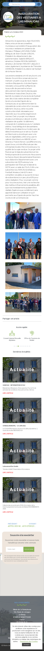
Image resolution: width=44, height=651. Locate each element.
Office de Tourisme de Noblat (32, 339)
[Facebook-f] (38, 4)
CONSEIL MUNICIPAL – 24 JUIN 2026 (14, 426)
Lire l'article (8, 393)
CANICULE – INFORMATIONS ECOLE (14, 385)
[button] (4, 4)
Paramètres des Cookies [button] (29, 641)
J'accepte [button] (26, 644)
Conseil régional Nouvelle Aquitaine (12, 339)
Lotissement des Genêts (10, 466)
